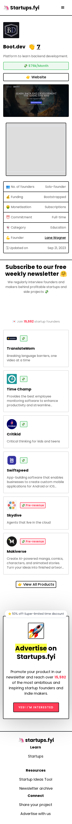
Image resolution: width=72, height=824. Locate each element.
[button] (63, 8)
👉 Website (36, 77)
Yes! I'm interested (36, 707)
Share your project (35, 805)
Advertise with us (35, 814)
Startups (35, 756)
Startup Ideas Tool (35, 779)
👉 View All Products (36, 584)
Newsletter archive (36, 788)
